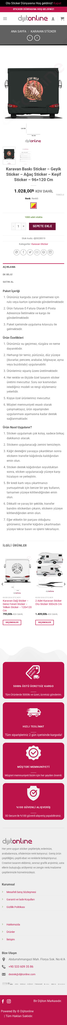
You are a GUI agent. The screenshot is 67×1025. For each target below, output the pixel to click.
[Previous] (8, 98)
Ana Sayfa (18, 31)
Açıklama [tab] (9, 267)
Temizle (60, 195)
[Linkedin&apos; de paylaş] (50, 252)
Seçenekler (12, 622)
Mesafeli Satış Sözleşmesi (21, 892)
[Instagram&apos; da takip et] (9, 1002)
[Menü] (5, 18)
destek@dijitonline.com (22, 974)
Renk (28, 198)
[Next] (58, 98)
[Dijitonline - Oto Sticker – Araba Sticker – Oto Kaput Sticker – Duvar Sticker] (32, 18)
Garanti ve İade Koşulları (21, 899)
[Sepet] (62, 19)
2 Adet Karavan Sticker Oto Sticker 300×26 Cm (48, 602)
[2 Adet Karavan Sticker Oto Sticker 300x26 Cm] (49, 572)
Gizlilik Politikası (16, 907)
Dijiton (42, 1001)
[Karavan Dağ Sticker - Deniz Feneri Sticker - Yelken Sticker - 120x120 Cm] (17, 572)
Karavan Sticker (43, 31)
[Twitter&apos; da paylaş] (30, 252)
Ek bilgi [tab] (7, 274)
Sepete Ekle (42, 226)
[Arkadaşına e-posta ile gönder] (37, 252)
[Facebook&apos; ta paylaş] (23, 252)
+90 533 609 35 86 (21, 966)
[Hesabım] (53, 19)
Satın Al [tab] (8, 281)
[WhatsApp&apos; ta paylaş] (17, 252)
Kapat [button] (57, 3)
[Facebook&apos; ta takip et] (3, 1002)
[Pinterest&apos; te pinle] (44, 252)
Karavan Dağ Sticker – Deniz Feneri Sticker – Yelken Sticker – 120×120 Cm (17, 605)
